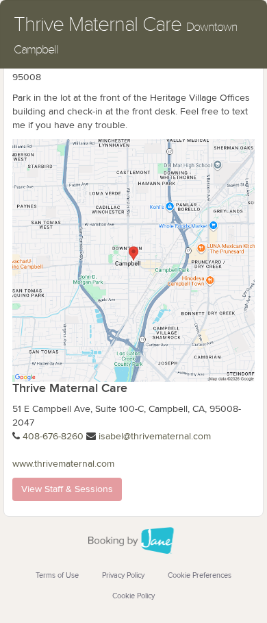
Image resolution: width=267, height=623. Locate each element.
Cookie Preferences (199, 575)
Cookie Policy (133, 596)
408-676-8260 (53, 436)
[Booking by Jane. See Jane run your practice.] (133, 540)
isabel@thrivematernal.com (155, 436)
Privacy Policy (123, 575)
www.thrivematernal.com (63, 464)
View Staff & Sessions (67, 489)
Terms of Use (57, 575)
